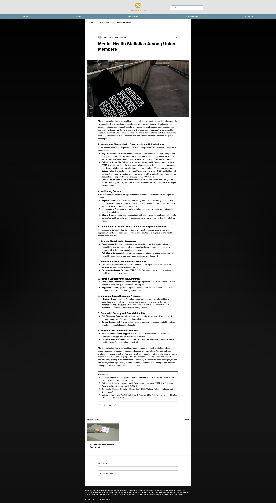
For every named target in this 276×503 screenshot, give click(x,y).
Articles (90, 22)
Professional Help (124, 22)
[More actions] (176, 37)
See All (186, 419)
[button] (186, 22)
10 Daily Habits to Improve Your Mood (102, 446)
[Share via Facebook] (99, 405)
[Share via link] (115, 405)
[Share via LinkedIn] (110, 405)
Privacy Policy (178, 494)
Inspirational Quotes (105, 22)
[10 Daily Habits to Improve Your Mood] (103, 432)
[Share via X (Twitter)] (104, 405)
